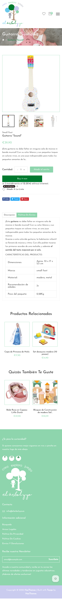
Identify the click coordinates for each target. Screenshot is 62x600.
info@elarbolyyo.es (15, 511)
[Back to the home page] (3, 40)
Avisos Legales (9, 529)
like (7, 199)
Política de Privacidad (12, 534)
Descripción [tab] (9, 215)
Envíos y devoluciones (13, 543)
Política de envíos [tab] (27, 215)
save (26, 199)
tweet (16, 199)
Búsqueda (7, 525)
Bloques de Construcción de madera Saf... (21, 411)
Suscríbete (53, 559)
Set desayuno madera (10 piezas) (19, 353)
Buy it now (22, 179)
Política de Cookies (11, 539)
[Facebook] (5, 458)
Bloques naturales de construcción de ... (49, 411)
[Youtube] (18, 458)
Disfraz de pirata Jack (47, 352)
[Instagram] (11, 458)
